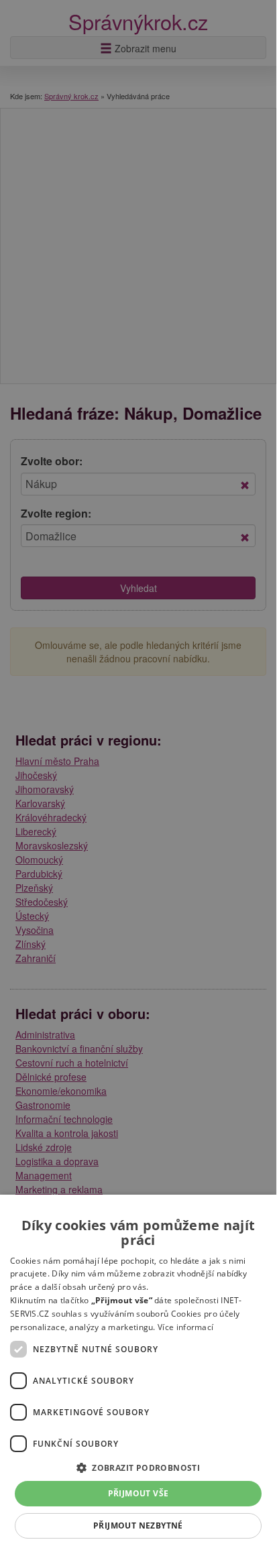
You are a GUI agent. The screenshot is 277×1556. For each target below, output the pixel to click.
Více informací (185, 1327)
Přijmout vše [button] (138, 1493)
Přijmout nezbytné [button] (138, 1525)
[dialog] (138, 1373)
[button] (138, 1467)
